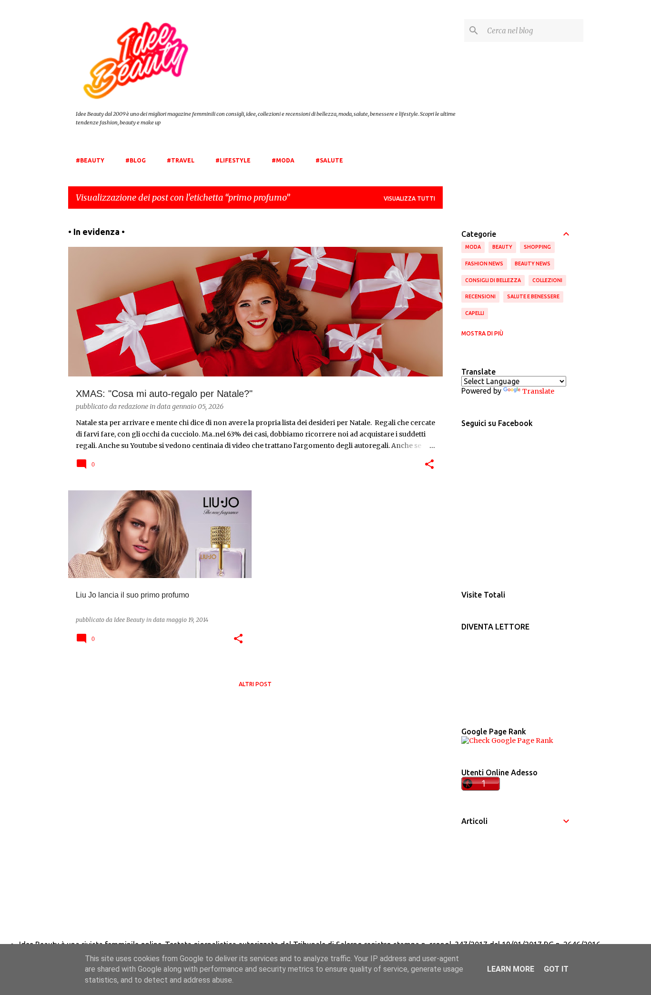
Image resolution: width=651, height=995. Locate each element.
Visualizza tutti (409, 198)
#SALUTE (329, 160)
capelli (474, 313)
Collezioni (547, 280)
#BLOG (135, 160)
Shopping (537, 247)
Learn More (510, 969)
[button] (429, 465)
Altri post (255, 684)
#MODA (283, 160)
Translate (538, 391)
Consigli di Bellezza (493, 280)
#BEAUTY (90, 160)
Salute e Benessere (533, 296)
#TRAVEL (180, 160)
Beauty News (532, 263)
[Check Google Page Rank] (507, 740)
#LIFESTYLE (233, 160)
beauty (502, 247)
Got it (556, 969)
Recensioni (480, 296)
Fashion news (484, 263)
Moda (473, 247)
